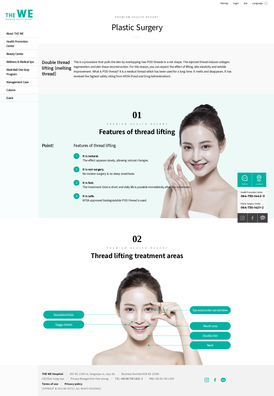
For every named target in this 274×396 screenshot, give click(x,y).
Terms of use (50, 384)
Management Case (17, 82)
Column (10, 90)
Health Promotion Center (17, 43)
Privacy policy (73, 384)
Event (9, 98)
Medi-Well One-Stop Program (17, 72)
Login (235, 3)
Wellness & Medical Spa (20, 62)
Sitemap (224, 3)
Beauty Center (14, 54)
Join (245, 3)
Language (257, 3)
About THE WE (14, 33)
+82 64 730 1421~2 (132, 378)
